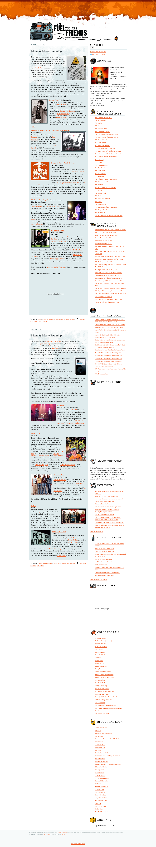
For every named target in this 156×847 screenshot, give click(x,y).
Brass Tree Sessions (101, 646)
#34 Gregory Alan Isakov (102, 210)
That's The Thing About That (103, 700)
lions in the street (47, 319)
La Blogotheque (99, 770)
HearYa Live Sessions (101, 761)
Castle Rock (39, 68)
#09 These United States (102, 140)
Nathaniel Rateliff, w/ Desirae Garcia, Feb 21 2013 (109, 275)
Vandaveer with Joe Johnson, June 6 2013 (107, 302)
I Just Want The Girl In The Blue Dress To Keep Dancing (50, 130)
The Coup (54, 239)
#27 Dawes (98, 190)
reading (59, 341)
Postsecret (98, 784)
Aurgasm (98, 730)
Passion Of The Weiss (101, 781)
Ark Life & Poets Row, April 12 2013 (106, 232)
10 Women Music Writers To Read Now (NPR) (109, 327)
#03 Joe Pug (98, 123)
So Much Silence (100, 792)
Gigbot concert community (103, 672)
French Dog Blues (63, 113)
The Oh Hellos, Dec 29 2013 (103, 296)
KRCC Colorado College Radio (104, 674)
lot (46, 341)
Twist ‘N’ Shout (73, 540)
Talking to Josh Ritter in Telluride (104, 514)
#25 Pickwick (99, 185)
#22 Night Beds (99, 176)
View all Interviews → (96, 531)
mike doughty (56, 319)
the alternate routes (35, 321)
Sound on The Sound (101, 800)
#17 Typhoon (99, 162)
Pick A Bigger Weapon (57, 258)
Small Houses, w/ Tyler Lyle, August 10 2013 (108, 281)
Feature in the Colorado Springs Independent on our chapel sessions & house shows (110, 341)
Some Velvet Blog (100, 795)
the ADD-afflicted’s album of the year (45, 454)
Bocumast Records (100, 644)
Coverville (98, 658)
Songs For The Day (101, 798)
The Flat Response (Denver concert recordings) (108, 708)
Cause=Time (98, 649)
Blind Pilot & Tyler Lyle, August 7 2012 (106, 235)
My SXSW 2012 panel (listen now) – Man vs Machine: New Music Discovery (108, 365)
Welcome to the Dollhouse (75, 423)
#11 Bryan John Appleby (102, 145)
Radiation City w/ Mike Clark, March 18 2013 (108, 278)
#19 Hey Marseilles (101, 168)
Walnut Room (72, 542)
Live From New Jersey (53, 548)
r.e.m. (38, 565)
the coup (44, 321)
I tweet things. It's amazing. (99, 54)
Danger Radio (99, 660)
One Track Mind (100, 683)
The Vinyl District (100, 806)
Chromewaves (99, 742)
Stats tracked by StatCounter (78, 843)
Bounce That (35, 433)
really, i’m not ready (101, 565)
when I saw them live (52, 206)
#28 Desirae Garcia (100, 193)
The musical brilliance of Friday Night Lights (108, 507)
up (41, 464)
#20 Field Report (100, 171)
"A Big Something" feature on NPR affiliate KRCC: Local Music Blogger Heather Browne (110, 320)
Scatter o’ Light (99, 789)
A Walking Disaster (101, 638)
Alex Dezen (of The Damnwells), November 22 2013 (110, 229)
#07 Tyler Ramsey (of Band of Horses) (106, 134)
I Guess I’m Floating (101, 767)
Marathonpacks (99, 772)
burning (37, 464)
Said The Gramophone (101, 786)
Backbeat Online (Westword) (103, 641)
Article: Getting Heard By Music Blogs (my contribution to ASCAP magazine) (108, 336)
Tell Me (33, 505)
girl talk (40, 563)
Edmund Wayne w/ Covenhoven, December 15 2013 (110, 256)
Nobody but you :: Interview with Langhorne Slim (109, 522)
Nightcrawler (61, 555)
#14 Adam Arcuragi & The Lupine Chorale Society (110, 154)
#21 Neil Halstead (100, 173)
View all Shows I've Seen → (98, 579)
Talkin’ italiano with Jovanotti (103, 504)
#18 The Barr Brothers (101, 165)
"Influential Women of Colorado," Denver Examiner (110, 324)
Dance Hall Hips (100, 747)
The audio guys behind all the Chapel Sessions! (108, 215)
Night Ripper (58, 455)
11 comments (82, 563)
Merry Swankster (100, 680)
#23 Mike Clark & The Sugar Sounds (106, 179)
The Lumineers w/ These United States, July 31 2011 (110, 294)
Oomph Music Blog (101, 686)
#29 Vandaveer (99, 196)
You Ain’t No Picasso (101, 812)
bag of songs (99, 736)
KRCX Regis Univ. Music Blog (104, 677)
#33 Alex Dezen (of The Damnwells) (106, 207)
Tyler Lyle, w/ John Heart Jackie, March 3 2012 (109, 299)
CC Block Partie (100, 652)
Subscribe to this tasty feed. (99, 51)
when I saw (67, 237)
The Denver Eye (100, 702)
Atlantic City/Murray (59, 531)
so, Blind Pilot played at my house (105, 562)
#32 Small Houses (100, 204)
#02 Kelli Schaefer (100, 120)
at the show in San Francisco (56, 267)
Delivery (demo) (54, 100)
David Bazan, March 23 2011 (103, 243)
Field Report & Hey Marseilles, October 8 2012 (109, 259)
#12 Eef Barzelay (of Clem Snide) (105, 148)
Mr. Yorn (73, 538)
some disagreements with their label (67, 183)
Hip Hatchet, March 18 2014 (103, 262)
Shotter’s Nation (61, 117)
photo (33, 126)
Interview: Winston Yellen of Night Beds (107, 496)
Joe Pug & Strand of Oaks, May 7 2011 (106, 270)
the (43, 464)
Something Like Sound (101, 694)
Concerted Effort (100, 655)
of (48, 341)
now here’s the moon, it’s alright (104, 551)
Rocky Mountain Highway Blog (104, 691)
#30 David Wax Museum (102, 199)
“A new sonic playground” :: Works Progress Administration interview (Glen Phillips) (108, 518)
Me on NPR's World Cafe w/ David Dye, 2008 (108, 358)
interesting (52, 341)
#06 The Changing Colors (102, 131)
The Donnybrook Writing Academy (105, 705)
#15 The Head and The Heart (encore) (106, 157)
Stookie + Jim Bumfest (67, 111)
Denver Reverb (99, 663)
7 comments (82, 319)
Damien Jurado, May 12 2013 (103, 241)
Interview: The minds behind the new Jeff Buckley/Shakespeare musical (107, 510)
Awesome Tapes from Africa (103, 733)
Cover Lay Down (100, 744)
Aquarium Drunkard (101, 728)
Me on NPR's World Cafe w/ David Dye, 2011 (108, 353)
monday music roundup (67, 319)
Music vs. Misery (100, 775)
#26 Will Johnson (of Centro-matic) (105, 187)
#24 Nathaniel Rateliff (101, 182)
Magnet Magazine (60, 479)
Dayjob (63, 834)
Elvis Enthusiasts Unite (102, 753)
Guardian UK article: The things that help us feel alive (110, 350)
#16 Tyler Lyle (99, 159)
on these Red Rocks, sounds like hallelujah (107, 572)
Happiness (60, 405)
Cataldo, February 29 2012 (103, 238)
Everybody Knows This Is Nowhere (63, 163)
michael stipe (56, 563)
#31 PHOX (98, 201)
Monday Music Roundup (46, 51)
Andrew (33, 219)
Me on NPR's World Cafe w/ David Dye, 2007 (108, 355)
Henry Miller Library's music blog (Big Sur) (108, 764)
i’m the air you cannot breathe (103, 559)
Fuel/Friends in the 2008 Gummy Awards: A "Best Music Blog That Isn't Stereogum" (110, 346)
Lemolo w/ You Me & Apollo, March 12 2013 (108, 272)
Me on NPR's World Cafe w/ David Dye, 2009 (108, 361)
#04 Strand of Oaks (101, 126)
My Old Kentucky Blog (102, 778)
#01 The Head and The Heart (103, 117)
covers (39, 319)
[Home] (74, 41)
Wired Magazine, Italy (101, 374)
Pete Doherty (61, 104)
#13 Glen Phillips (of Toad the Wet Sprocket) (108, 151)
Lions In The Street (77, 171)
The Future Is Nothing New (40, 200)
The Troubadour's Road (102, 714)
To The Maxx (99, 809)
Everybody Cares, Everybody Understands (107, 756)
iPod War (55, 348)
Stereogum (98, 803)
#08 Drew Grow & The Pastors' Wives (106, 137)
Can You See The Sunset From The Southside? (108, 739)
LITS (52, 191)
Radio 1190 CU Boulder (102, 688)
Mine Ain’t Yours (59, 475)
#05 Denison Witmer (101, 128)
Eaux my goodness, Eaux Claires (104, 548)
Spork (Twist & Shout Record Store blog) (107, 697)
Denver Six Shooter (101, 666)
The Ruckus (98, 711)
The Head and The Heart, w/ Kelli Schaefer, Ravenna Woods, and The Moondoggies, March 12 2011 (110, 290)
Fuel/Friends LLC (62, 832)
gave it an (67, 464)
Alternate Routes (37, 206)
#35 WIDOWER (100, 213)
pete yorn (33, 565)
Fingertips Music (100, 758)
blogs (46, 464)
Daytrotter (98, 750)
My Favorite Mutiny (57, 230)
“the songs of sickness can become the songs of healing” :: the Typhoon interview (109, 500)
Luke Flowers (47, 834)
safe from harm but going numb (104, 575)
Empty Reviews (99, 669)
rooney (42, 565)
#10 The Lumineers (100, 143)
